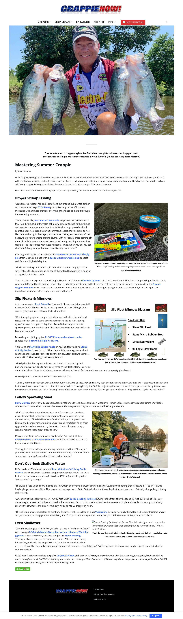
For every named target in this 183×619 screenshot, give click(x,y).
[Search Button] (167, 22)
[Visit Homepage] (91, 9)
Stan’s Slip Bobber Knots (42, 346)
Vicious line (101, 511)
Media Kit (99, 22)
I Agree (155, 615)
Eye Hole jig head (91, 280)
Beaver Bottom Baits (45, 439)
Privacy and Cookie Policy (136, 615)
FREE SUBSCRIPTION (134, 22)
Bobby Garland (23, 439)
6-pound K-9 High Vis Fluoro (43, 340)
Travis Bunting (73, 535)
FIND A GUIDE (83, 22)
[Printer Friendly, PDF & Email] (22, 569)
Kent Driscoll (42, 304)
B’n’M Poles (44, 207)
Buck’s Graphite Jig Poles (83, 498)
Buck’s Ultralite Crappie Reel (64, 257)
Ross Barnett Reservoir (47, 220)
